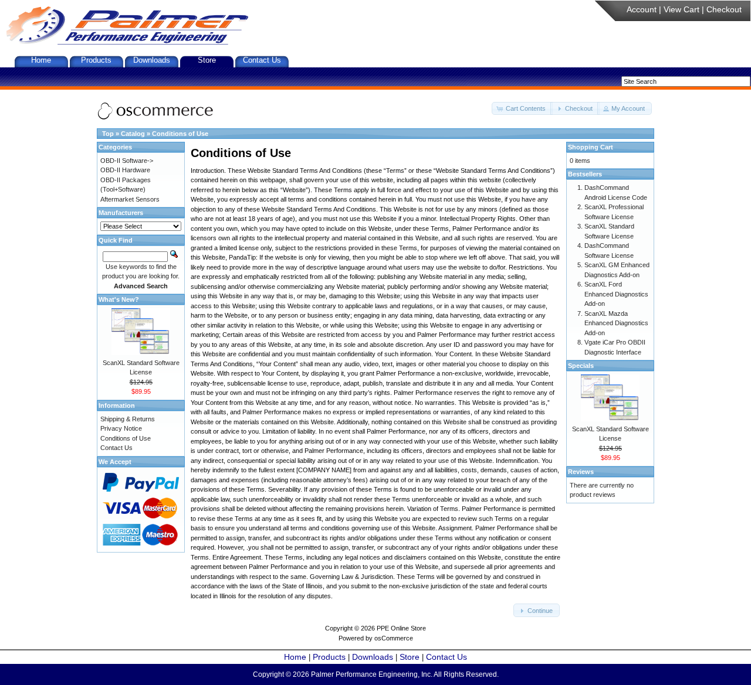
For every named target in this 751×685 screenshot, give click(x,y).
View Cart (681, 9)
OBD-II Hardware (125, 169)
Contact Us (262, 60)
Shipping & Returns (127, 418)
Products (96, 60)
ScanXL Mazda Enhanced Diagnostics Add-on (616, 323)
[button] (522, 108)
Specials (581, 365)
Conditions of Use (180, 133)
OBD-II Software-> (126, 160)
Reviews (581, 471)
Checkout (724, 9)
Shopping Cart (590, 147)
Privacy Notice (121, 428)
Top (108, 133)
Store (207, 60)
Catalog (133, 133)
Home (41, 60)
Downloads (151, 60)
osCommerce (393, 638)
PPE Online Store (401, 628)
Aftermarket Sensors (130, 199)
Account (642, 9)
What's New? (119, 299)
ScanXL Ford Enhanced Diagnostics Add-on (616, 294)
